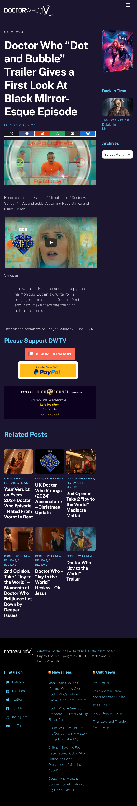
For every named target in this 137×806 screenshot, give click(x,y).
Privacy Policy (96, 651)
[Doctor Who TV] (28, 14)
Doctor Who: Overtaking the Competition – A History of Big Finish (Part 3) (68, 733)
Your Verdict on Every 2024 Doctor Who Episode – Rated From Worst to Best (18, 503)
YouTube (17, 725)
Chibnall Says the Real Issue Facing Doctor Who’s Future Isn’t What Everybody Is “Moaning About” (67, 759)
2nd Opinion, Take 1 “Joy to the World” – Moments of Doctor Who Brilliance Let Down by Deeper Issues (18, 593)
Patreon (17, 682)
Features (11, 482)
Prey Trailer (101, 683)
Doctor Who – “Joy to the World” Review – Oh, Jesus (49, 582)
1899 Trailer (101, 705)
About (111, 651)
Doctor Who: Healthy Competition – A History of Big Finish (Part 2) (67, 784)
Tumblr (16, 708)
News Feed (62, 672)
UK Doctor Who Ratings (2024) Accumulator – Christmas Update (48, 498)
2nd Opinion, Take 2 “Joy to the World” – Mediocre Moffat (80, 504)
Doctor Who (14, 125)
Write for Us (76, 651)
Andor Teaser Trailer (108, 713)
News (31, 125)
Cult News (105, 672)
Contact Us (59, 651)
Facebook (19, 691)
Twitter (16, 699)
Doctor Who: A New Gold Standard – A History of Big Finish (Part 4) (68, 713)
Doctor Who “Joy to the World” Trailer (78, 571)
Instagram (19, 717)
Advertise (43, 651)
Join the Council (50, 414)
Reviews (72, 482)
